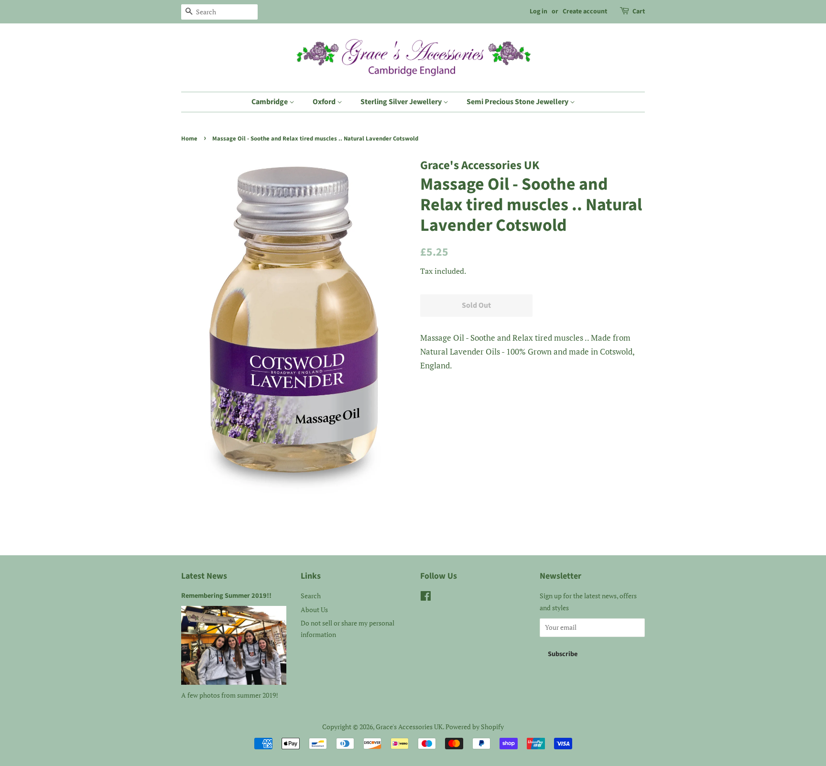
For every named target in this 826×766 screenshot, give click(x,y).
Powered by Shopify (475, 726)
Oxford (325, 102)
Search (311, 595)
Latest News (204, 576)
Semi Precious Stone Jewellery (518, 102)
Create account (585, 11)
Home (189, 138)
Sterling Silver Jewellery (401, 102)
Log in (538, 11)
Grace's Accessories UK (409, 726)
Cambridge (270, 102)
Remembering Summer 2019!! (226, 596)
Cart (638, 11)
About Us (314, 609)
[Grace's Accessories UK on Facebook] (425, 597)
